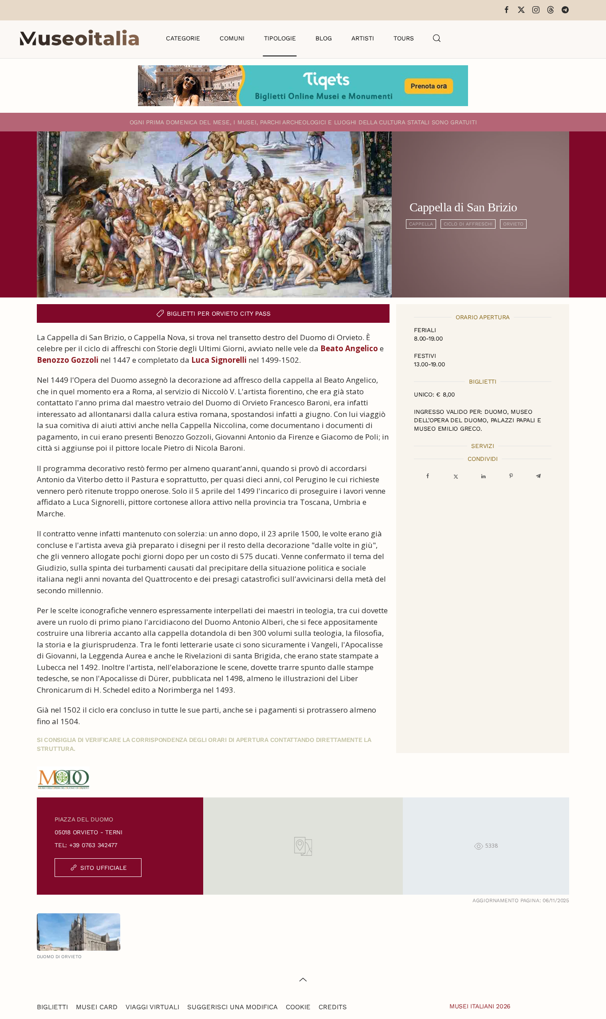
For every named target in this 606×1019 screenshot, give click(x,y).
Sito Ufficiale (103, 867)
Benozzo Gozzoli (67, 360)
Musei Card (97, 1007)
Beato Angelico (349, 348)
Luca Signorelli (219, 360)
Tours (404, 38)
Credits (333, 1007)
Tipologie (280, 38)
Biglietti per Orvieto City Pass (219, 313)
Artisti (362, 38)
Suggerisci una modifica (232, 1007)
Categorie (183, 38)
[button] (437, 38)
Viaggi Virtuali (152, 1007)
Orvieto (513, 224)
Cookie (298, 1007)
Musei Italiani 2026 (480, 1006)
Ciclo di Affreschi (468, 224)
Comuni (232, 38)
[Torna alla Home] (79, 38)
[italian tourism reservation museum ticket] (303, 85)
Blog (323, 38)
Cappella (421, 224)
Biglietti (52, 1007)
